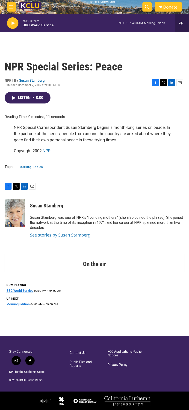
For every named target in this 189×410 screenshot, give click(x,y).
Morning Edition (31, 167)
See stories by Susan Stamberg (60, 235)
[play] (12, 23)
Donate (170, 7)
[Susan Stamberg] (15, 213)
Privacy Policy (117, 365)
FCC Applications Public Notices (125, 353)
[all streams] (182, 23)
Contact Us (78, 353)
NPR (47, 150)
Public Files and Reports (81, 363)
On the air (94, 264)
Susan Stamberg (32, 80)
